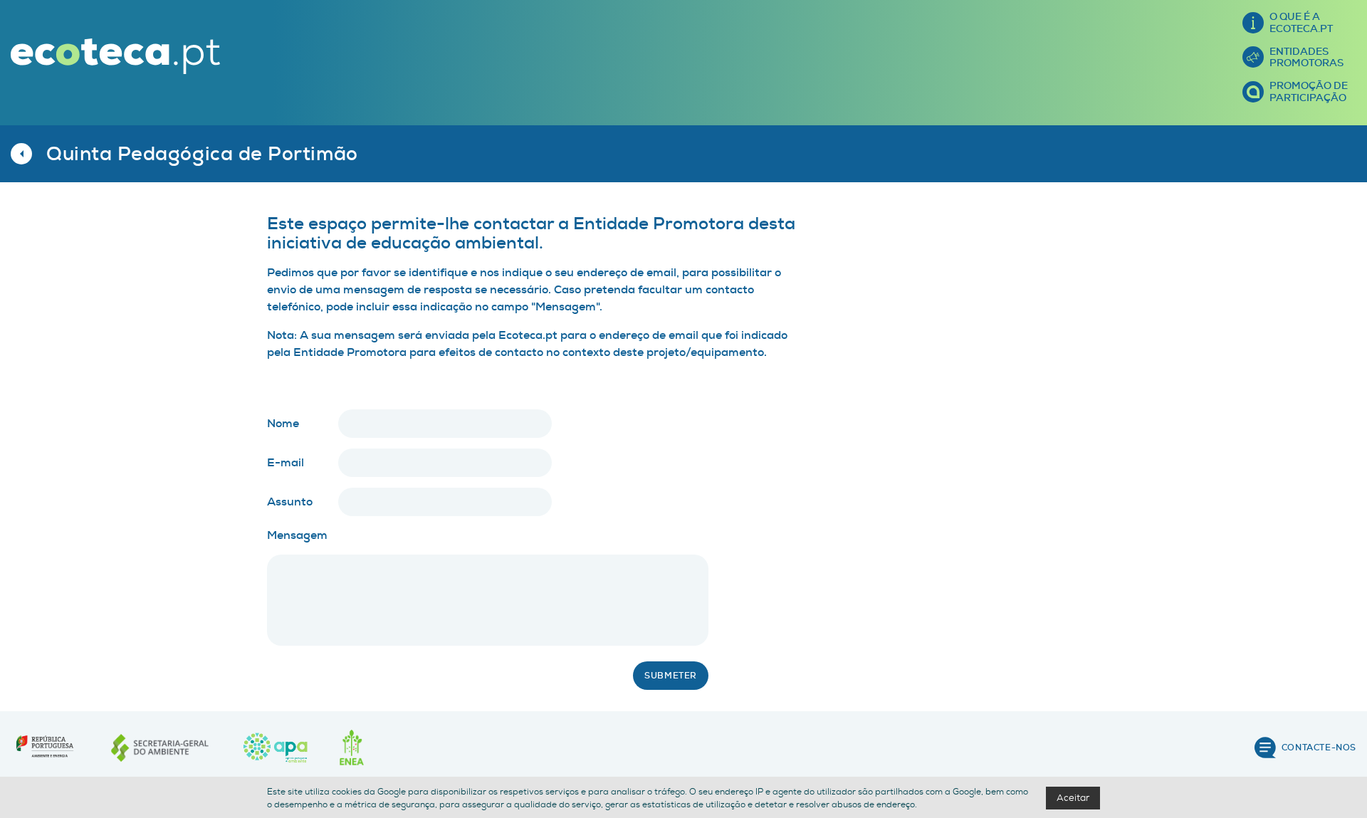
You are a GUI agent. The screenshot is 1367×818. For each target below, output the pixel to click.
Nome (283, 423)
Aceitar (1073, 798)
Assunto (290, 501)
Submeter (670, 675)
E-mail (285, 462)
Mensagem (297, 535)
